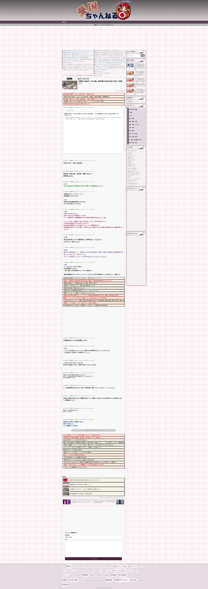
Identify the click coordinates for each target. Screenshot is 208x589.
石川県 (74, 580)
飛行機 (141, 580)
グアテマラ (141, 566)
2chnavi (130, 153)
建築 (114, 575)
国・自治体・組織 (133, 109)
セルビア (81, 570)
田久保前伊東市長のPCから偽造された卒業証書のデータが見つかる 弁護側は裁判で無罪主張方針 (85, 305)
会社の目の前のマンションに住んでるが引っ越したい (75, 440)
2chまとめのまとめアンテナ (134, 172)
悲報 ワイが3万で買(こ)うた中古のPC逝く (103, 73)
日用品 (123, 575)
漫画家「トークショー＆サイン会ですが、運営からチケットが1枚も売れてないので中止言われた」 (85, 297)
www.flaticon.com (109, 587)
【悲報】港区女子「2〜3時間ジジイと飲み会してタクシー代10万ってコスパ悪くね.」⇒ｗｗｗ (78, 55)
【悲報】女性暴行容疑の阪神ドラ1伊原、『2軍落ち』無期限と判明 (75, 57)
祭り (82, 580)
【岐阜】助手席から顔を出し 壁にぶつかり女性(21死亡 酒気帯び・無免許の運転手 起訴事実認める (86, 96)
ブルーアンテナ (131, 152)
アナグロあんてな (132, 150)
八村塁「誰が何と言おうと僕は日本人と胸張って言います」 (76, 104)
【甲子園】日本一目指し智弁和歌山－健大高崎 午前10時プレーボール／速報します (82, 437)
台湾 (92, 575)
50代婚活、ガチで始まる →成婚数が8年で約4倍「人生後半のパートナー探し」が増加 (78, 66)
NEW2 (129, 162)
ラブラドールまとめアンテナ (134, 178)
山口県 (106, 575)
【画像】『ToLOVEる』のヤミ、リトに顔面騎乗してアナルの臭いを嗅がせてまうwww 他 (83, 464)
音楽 (134, 580)
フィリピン (108, 570)
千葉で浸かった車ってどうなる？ (101, 69)
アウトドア (76, 566)
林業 (134, 575)
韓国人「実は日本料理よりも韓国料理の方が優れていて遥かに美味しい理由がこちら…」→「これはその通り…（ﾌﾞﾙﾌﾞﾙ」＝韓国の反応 (93, 442)
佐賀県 (78, 575)
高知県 (66, 585)
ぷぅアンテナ (131, 181)
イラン (95, 566)
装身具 (102, 580)
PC (70, 566)
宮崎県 (99, 575)
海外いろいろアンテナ (133, 171)
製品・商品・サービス (134, 124)
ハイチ (100, 570)
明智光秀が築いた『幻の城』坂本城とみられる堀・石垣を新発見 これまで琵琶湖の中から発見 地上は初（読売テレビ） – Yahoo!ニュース (92, 114)
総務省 (87, 580)
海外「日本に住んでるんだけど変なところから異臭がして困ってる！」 (108, 64)
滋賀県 (80, 83)
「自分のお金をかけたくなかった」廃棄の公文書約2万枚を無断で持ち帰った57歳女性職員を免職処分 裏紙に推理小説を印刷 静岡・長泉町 (93, 300)
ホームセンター (128, 570)
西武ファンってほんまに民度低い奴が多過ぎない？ (74, 454)
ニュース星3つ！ (132, 169)
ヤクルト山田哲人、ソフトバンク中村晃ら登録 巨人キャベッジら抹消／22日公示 (81, 435)
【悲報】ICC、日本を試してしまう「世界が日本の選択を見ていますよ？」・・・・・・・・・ (84, 285)
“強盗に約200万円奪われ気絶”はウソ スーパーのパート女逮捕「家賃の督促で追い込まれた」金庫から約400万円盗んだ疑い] (91, 295)
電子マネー (123, 580)
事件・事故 (131, 118)
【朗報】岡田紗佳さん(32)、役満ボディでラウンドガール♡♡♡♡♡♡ (76, 52)
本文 (66, 539)
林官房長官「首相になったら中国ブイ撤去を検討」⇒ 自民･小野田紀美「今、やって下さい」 (84, 99)
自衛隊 (97, 580)
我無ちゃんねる (131, 165)
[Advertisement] (104, 37)
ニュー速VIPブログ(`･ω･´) (134, 174)
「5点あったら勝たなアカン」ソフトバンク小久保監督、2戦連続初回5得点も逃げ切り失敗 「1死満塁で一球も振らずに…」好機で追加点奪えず (78, 59)
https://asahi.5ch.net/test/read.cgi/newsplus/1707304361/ (112, 497)
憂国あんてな (131, 157)
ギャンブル (121, 566)
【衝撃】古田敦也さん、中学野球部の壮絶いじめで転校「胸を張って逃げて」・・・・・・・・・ (85, 283)
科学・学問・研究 (84, 78)
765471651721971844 (67, 62)
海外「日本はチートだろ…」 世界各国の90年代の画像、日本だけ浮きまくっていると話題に (110, 62)
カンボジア (110, 566)
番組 (65, 580)
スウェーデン (73, 570)
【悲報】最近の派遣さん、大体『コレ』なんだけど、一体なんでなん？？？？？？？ (78, 50)
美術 (92, 580)
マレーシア (66, 575)
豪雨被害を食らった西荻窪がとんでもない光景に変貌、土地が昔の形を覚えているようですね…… (110, 52)
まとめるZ (130, 175)
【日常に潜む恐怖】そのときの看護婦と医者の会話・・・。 (76, 457)
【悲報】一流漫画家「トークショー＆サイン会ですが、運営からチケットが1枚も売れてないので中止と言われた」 (88, 445)
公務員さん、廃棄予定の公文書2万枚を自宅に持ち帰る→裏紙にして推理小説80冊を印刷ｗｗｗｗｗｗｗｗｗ (87, 280)
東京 (130, 575)
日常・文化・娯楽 (133, 133)
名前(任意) (67, 535)
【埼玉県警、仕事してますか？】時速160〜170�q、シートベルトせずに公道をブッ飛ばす (83, 101)
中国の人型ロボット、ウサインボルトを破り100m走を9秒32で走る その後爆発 (110, 57)
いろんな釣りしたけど (99, 71)
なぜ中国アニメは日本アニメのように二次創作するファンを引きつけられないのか (110, 55)
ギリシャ (133, 566)
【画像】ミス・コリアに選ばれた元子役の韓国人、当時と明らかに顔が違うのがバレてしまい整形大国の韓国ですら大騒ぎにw (110, 66)
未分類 (130, 112)
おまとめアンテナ (132, 180)
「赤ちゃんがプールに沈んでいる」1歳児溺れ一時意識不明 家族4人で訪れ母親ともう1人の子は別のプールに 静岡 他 (89, 462)
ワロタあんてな (131, 164)
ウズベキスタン (102, 566)
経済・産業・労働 (133, 121)
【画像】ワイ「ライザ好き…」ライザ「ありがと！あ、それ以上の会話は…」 (80, 302)
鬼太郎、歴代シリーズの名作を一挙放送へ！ (73, 449)
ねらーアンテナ (131, 159)
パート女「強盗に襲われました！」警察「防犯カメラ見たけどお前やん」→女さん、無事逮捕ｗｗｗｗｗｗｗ (78, 64)
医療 (86, 575)
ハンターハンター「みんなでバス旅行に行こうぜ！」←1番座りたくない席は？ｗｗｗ (82, 447)
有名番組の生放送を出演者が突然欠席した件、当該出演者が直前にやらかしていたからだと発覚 (110, 50)
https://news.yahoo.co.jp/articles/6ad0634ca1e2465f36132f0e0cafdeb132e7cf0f (84, 111)
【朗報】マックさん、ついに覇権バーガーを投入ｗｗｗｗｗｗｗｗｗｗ (79, 293)
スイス (65, 570)
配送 (109, 580)
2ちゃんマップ (131, 156)
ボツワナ (137, 570)
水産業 (140, 575)
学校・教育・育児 (133, 142)
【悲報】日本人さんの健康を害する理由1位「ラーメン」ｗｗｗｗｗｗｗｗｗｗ (81, 290)
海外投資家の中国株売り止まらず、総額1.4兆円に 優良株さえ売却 (78, 94)
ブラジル (118, 570)
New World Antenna (132, 183)
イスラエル (89, 566)
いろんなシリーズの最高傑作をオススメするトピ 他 (74, 467)
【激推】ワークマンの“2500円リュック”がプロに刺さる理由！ (77, 452)
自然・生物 (131, 127)
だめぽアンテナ (131, 161)
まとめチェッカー (132, 154)
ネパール (94, 570)
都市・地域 (131, 130)
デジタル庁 (87, 570)
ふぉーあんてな (131, 184)
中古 (72, 575)
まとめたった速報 (132, 168)
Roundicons (103, 587)
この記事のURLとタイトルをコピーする (93, 430)
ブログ (130, 115)
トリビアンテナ (131, 167)
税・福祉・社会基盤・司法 (135, 139)
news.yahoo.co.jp (70, 110)
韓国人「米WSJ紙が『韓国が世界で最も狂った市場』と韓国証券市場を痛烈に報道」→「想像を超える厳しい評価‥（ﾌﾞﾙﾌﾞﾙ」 (110, 59)
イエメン (83, 566)
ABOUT (64, 22)
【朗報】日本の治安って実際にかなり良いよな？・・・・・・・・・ (78, 288)
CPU (63, 566)
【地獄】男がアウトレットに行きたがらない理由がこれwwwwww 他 (75, 69)
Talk (129, 177)
